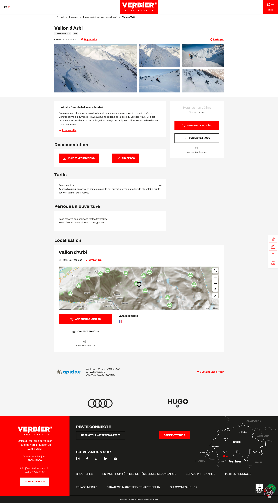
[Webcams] (273, 239)
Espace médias (86, 487)
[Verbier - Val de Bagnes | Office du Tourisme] (139, 7)
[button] (95, 68)
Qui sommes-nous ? (183, 487)
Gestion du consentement (147, 499)
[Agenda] (273, 263)
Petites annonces (238, 473)
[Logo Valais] (259, 488)
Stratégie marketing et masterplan (133, 487)
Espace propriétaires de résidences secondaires (139, 473)
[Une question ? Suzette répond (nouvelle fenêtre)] (268, 492)
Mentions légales (127, 499)
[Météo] (273, 254)
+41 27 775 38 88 (35, 472)
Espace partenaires (200, 473)
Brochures (84, 473)
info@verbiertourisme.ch (34, 468)
